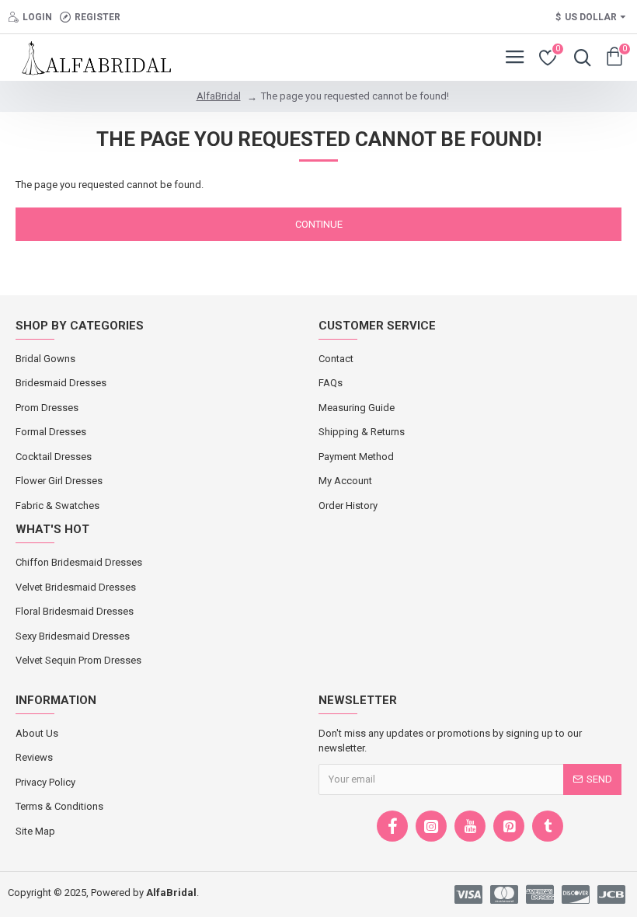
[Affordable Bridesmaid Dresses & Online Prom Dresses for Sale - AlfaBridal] (88, 57)
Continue (319, 224)
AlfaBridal (219, 96)
